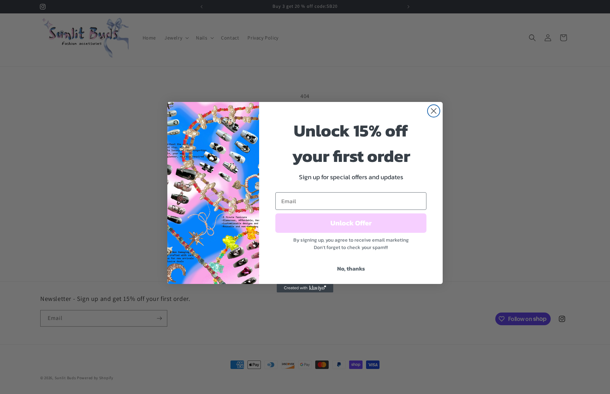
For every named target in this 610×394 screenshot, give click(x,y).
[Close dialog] (433, 111)
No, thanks (351, 268)
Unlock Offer (351, 223)
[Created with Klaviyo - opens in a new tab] (305, 288)
